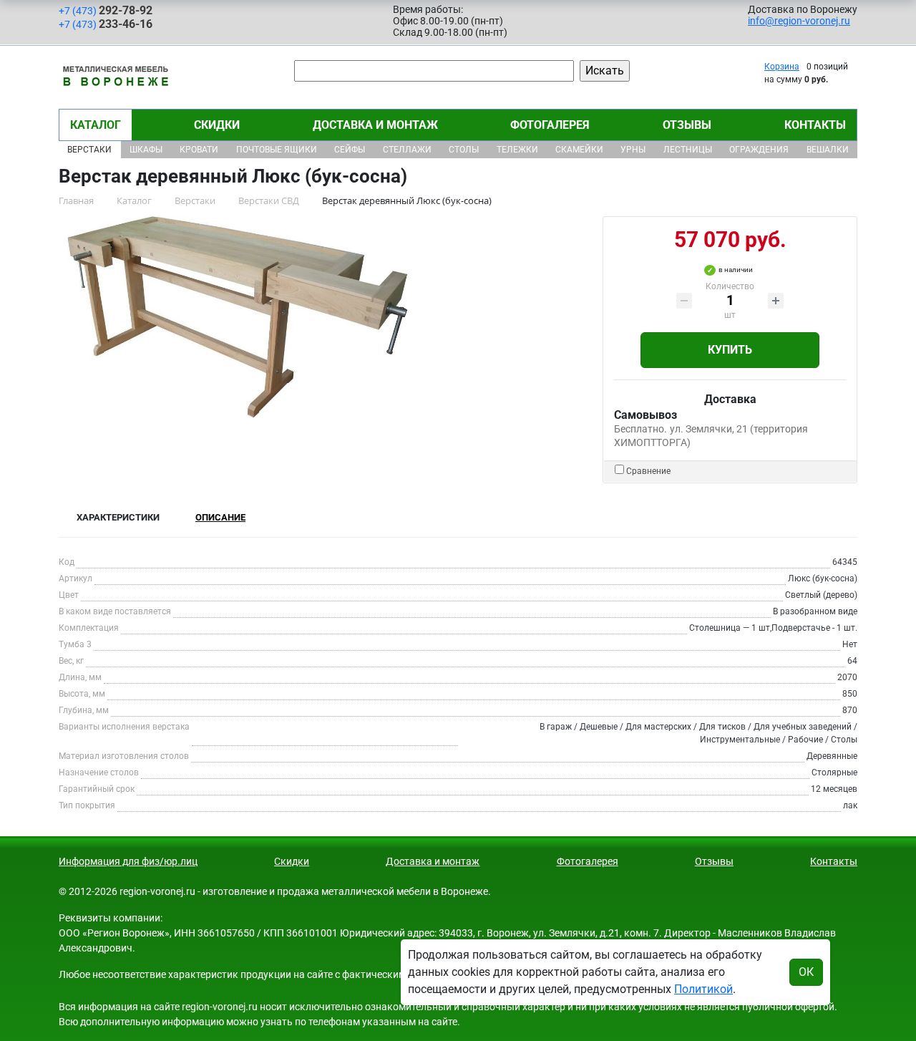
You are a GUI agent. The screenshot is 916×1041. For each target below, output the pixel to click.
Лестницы (687, 150)
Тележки (517, 150)
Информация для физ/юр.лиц (128, 861)
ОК (806, 972)
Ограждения (759, 150)
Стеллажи (407, 150)
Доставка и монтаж (375, 125)
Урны (632, 150)
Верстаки (89, 150)
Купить (730, 350)
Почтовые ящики (276, 150)
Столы (464, 150)
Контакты (815, 125)
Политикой (703, 989)
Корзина (781, 67)
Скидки (217, 125)
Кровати (199, 150)
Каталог (95, 125)
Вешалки (828, 150)
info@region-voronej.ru (799, 20)
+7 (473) (105, 10)
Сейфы (349, 150)
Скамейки (579, 150)
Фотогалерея (550, 125)
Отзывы (687, 125)
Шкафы (146, 150)
